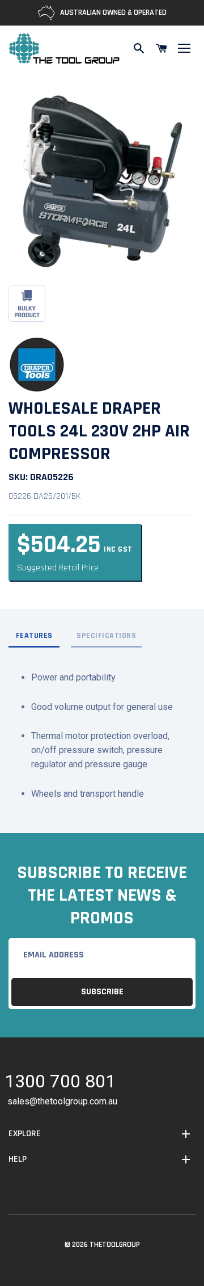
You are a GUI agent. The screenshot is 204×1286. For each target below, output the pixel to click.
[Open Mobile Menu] (184, 48)
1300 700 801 (60, 1083)
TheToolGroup (115, 1244)
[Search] (139, 48)
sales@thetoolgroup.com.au (62, 1101)
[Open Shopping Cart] (161, 48)
